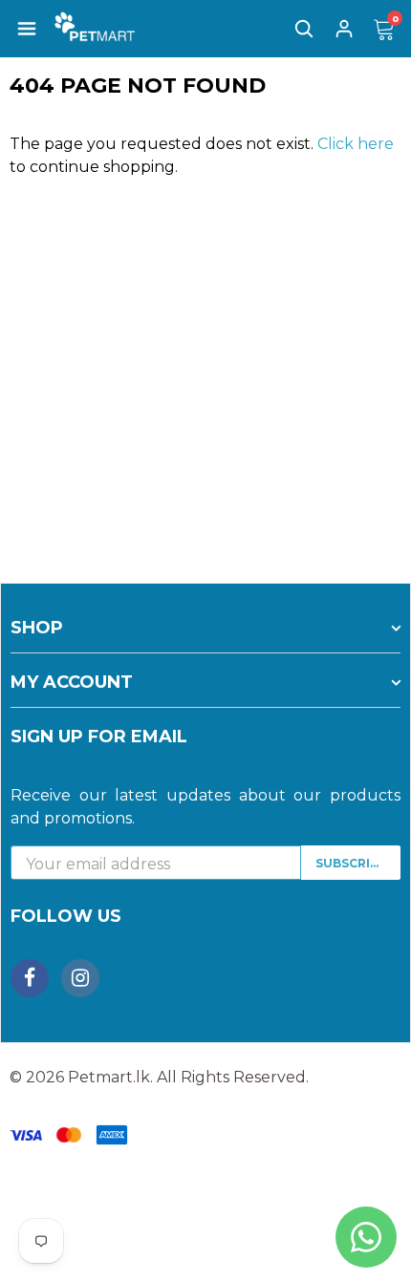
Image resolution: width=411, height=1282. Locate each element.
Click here (355, 144)
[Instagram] (80, 978)
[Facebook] (30, 978)
